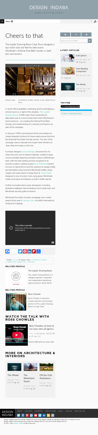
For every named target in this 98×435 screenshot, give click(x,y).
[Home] (49, 8)
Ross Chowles (34, 294)
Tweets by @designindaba (72, 113)
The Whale (13, 375)
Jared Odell (46, 173)
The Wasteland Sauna (29, 378)
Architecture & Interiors (39, 260)
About (19, 411)
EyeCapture (81, 55)
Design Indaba (18, 423)
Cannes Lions (28, 200)
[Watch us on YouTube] (35, 415)
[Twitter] (20, 251)
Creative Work (11, 262)
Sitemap (69, 411)
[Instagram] (31, 415)
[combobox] (76, 21)
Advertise (39, 411)
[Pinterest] (25, 251)
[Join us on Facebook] (76, 34)
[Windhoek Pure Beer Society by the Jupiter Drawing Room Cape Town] (30, 96)
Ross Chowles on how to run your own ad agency (41, 327)
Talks (31, 333)
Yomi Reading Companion (82, 70)
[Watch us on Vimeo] (39, 415)
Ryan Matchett (40, 164)
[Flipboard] (34, 251)
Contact (28, 411)
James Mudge (28, 151)
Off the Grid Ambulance (46, 376)
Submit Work (50, 411)
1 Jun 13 (15, 260)
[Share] (38, 251)
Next (48, 88)
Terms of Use (79, 411)
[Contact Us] (52, 415)
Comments (31, 262)
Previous (12, 88)
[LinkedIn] (29, 251)
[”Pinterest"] (86, 34)
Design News (22, 262)
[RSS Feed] (48, 415)
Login (60, 411)
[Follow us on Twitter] (65, 34)
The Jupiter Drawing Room (40, 270)
